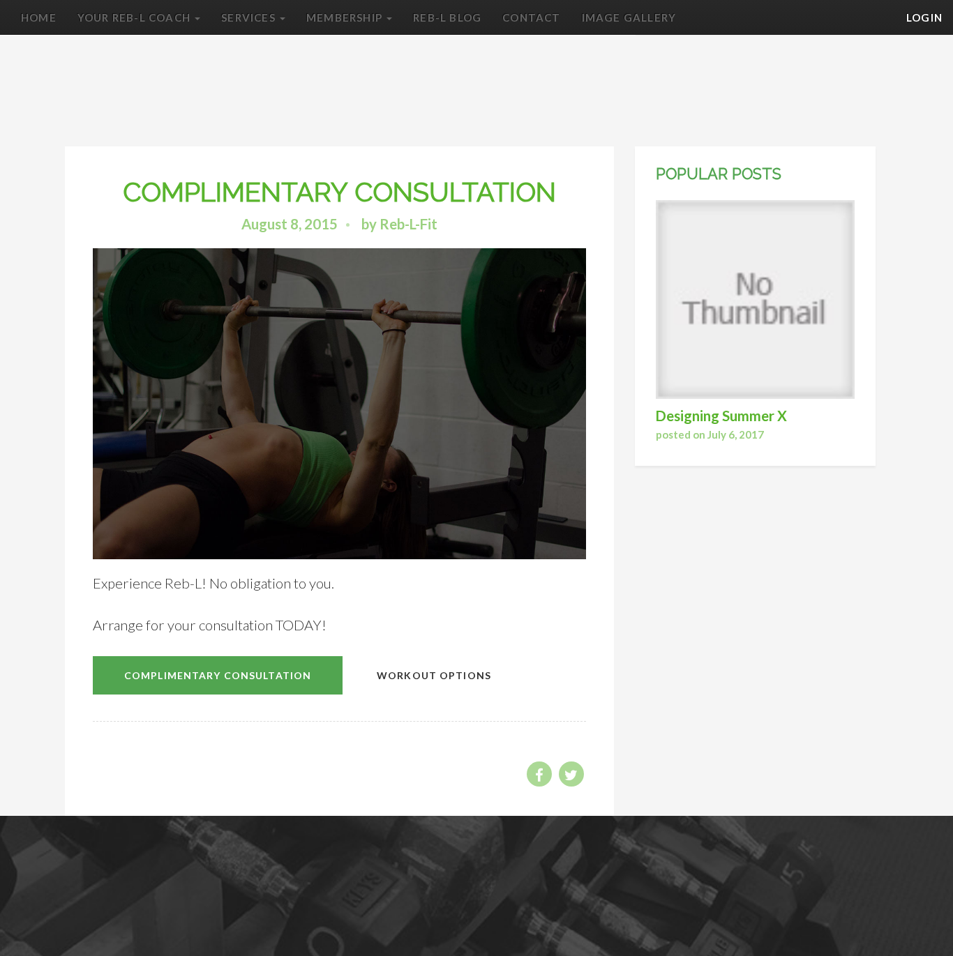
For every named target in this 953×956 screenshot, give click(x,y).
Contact (531, 17)
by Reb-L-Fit (399, 223)
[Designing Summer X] (755, 301)
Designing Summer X (721, 415)
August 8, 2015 (289, 223)
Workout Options (434, 675)
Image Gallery (629, 17)
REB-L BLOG (447, 17)
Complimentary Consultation (217, 675)
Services (249, 17)
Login (924, 17)
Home (39, 17)
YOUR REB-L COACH (135, 17)
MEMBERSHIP (345, 17)
